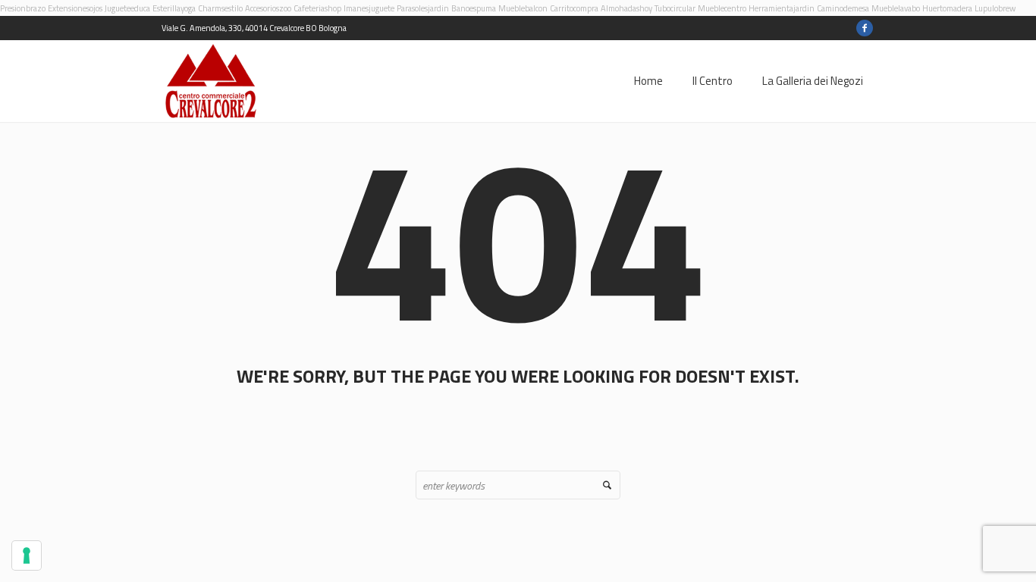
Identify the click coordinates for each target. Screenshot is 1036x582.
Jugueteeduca (127, 8)
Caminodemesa (843, 8)
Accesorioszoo (268, 8)
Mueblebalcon (523, 8)
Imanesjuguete (369, 8)
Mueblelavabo (895, 8)
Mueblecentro (722, 8)
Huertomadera (947, 8)
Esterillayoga (174, 8)
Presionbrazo (23, 8)
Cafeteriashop (317, 8)
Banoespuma (473, 8)
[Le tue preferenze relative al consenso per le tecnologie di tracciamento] (26, 555)
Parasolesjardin (423, 8)
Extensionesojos (75, 8)
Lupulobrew (995, 8)
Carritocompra (574, 8)
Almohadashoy (626, 8)
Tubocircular (675, 8)
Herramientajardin (782, 8)
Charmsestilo (220, 8)
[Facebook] (864, 28)
